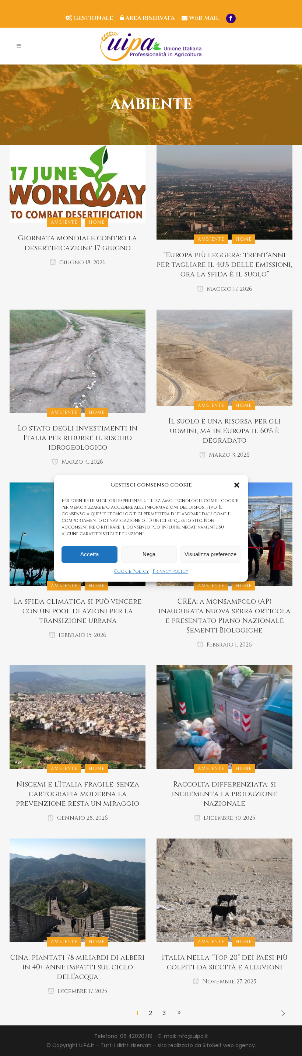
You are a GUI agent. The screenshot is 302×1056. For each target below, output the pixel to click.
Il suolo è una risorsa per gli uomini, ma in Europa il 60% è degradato (224, 431)
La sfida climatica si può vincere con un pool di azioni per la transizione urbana (78, 611)
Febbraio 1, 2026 (228, 645)
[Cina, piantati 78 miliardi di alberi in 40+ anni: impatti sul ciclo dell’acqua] (77, 890)
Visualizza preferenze (210, 554)
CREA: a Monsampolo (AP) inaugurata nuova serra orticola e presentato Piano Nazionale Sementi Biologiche (224, 616)
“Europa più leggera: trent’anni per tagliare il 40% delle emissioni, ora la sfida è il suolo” (224, 264)
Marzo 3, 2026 (228, 455)
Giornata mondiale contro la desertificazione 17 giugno (77, 242)
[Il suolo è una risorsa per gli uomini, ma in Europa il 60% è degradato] (224, 357)
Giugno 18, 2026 (82, 262)
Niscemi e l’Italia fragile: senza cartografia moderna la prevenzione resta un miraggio (77, 794)
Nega (149, 554)
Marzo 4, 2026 (81, 462)
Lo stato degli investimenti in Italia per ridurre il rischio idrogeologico (77, 438)
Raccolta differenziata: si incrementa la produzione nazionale (224, 794)
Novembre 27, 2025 (228, 981)
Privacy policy (170, 571)
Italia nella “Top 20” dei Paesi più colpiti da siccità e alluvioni (225, 962)
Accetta (89, 554)
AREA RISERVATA (149, 18)
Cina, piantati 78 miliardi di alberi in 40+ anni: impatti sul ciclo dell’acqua (77, 967)
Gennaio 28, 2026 (82, 818)
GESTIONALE (92, 18)
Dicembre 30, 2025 (228, 818)
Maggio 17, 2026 (228, 289)
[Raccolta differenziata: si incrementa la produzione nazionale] (224, 717)
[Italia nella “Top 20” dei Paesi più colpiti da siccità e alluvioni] (224, 890)
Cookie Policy (131, 571)
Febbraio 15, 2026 (81, 635)
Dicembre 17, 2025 (81, 991)
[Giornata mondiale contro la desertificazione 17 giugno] (77, 184)
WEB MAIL (203, 18)
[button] (236, 485)
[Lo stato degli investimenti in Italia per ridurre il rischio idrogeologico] (77, 361)
